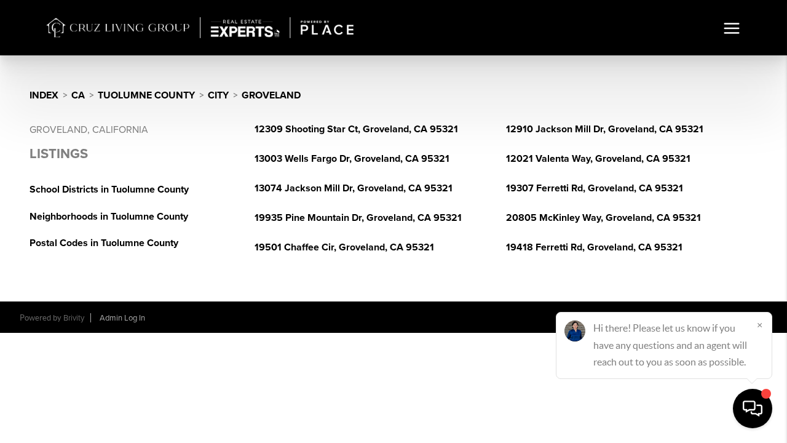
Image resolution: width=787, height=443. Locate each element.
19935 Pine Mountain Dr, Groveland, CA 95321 (358, 218)
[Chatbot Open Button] (752, 408)
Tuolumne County (146, 95)
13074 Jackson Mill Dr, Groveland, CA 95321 (354, 188)
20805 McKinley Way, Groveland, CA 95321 (603, 218)
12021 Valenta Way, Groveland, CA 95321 (598, 159)
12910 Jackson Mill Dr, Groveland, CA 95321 (604, 129)
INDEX (44, 95)
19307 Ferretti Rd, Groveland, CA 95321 (594, 188)
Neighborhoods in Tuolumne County (109, 216)
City (218, 95)
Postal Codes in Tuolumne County (104, 243)
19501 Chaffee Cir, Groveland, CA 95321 (344, 247)
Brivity (73, 318)
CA (78, 95)
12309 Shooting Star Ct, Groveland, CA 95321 (356, 129)
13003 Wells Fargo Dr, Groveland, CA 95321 (352, 159)
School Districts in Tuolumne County (109, 189)
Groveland (271, 95)
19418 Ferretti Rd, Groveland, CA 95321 (594, 247)
